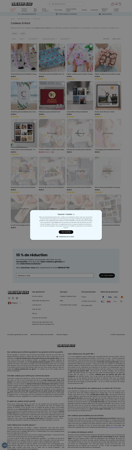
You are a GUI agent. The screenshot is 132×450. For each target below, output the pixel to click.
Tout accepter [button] (66, 232)
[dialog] (66, 225)
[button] (66, 237)
